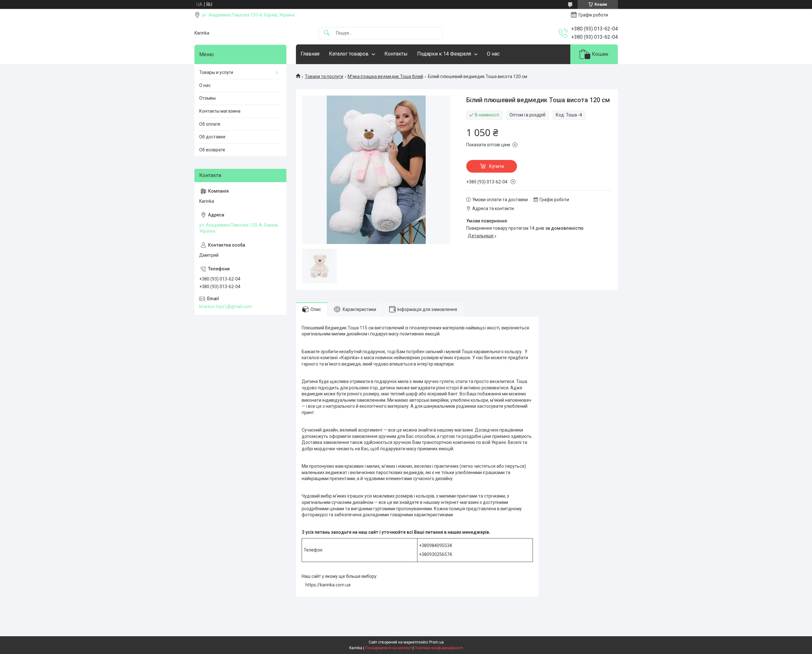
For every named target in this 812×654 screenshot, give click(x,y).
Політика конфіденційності (439, 648)
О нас (493, 54)
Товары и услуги (216, 72)
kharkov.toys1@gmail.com (225, 306)
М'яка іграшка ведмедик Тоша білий (385, 76)
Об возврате (212, 149)
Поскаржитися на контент (388, 648)
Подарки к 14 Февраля (444, 54)
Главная (310, 54)
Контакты (396, 54)
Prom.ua (436, 642)
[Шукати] (326, 33)
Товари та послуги (324, 76)
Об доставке (212, 136)
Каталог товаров (349, 54)
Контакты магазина (219, 111)
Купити (496, 166)
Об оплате (209, 124)
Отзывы (207, 98)
